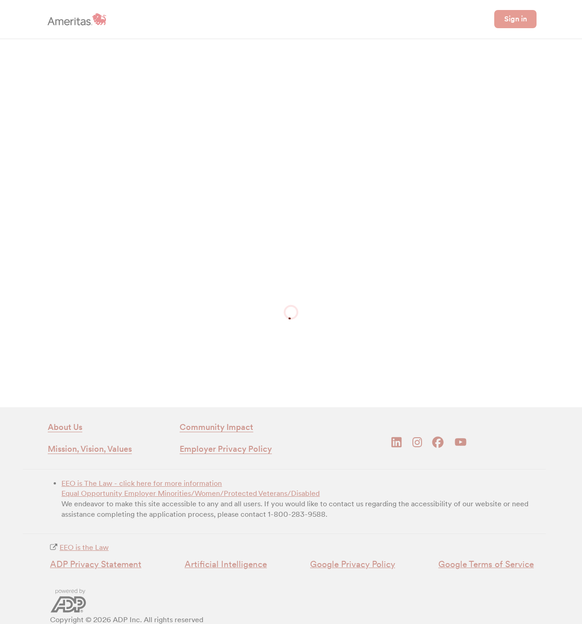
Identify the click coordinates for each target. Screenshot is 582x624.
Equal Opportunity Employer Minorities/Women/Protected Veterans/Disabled (190, 493)
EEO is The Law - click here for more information (141, 483)
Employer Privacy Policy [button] (226, 449)
